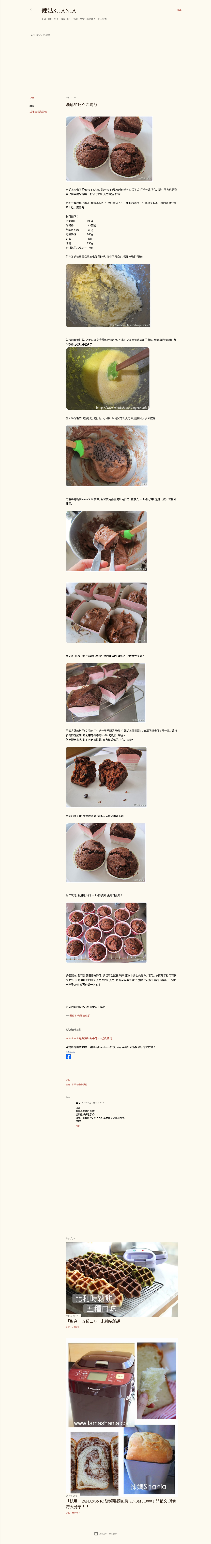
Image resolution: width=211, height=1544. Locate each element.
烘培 (50, 18)
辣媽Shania (58, 11)
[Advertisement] (122, 1205)
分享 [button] (32, 97)
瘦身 (56, 18)
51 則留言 (76, 1513)
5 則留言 (76, 1327)
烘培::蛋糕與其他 (38, 111)
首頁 (43, 18)
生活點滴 (102, 18)
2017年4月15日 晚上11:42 (93, 1102)
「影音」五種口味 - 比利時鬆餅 (93, 1321)
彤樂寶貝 (91, 18)
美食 (82, 18)
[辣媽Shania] (68, 1058)
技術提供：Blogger (108, 1533)
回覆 (78, 1126)
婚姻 (76, 18)
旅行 (69, 18)
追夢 (63, 18)
